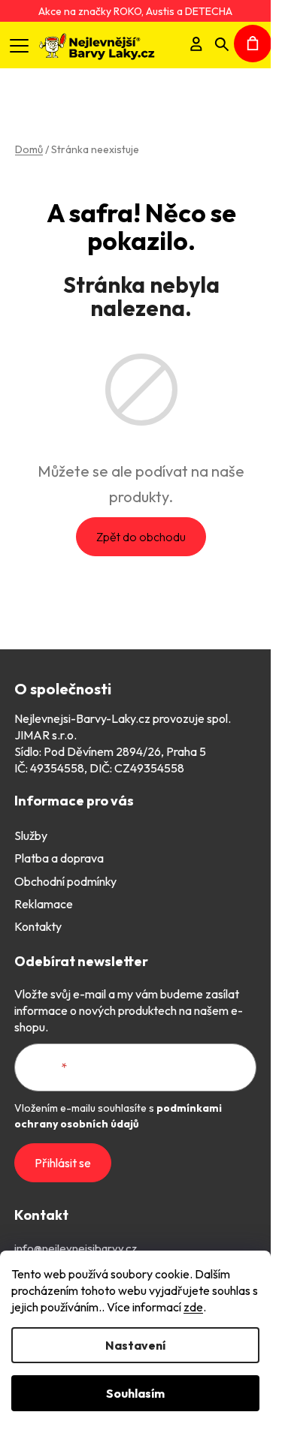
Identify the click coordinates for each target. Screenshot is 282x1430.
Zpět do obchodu (141, 536)
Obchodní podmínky (65, 881)
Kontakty (38, 926)
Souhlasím (135, 1393)
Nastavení (135, 1345)
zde (193, 1306)
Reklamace (43, 903)
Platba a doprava (59, 858)
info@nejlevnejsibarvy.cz (75, 1248)
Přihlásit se (63, 1162)
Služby (30, 835)
